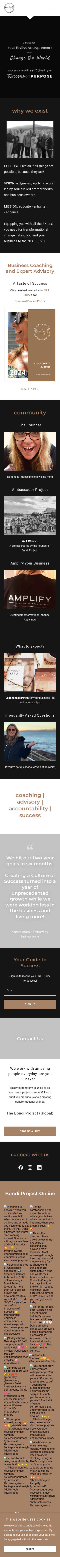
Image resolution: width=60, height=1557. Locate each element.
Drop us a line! (30, 1131)
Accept (30, 1549)
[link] (9, 8)
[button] (52, 8)
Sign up (30, 1004)
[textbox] (30, 990)
